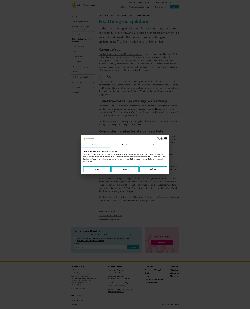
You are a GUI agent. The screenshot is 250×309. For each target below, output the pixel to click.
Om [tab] (154, 145)
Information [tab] (125, 145)
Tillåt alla (153, 169)
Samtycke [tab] (95, 145)
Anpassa (124, 169)
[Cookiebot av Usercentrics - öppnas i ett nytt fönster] (158, 138)
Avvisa (97, 169)
